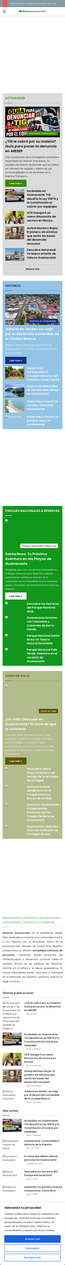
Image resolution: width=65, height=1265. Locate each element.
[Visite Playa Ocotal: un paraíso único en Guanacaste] (13, 420)
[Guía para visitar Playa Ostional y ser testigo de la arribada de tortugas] (6, 769)
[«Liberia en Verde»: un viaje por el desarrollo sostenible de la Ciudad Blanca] (12, 1096)
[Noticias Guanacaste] (32, 11)
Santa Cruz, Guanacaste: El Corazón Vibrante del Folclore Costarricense (43, 374)
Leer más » (16, 183)
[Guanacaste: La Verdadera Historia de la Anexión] (12, 1145)
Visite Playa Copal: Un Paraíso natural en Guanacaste (42, 405)
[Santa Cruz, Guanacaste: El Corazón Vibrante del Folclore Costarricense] (14, 372)
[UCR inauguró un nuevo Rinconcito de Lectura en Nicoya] (14, 217)
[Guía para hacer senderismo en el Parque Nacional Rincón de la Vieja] (6, 787)
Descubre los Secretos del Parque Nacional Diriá (43, 608)
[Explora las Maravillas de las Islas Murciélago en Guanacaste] (14, 390)
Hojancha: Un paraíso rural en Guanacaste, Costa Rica (43, 1188)
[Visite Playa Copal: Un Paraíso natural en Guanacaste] (14, 406)
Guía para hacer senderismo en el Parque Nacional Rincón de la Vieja (39, 792)
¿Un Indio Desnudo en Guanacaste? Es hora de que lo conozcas (31, 724)
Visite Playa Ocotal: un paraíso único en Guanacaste (43, 421)
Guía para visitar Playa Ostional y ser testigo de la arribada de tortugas (42, 774)
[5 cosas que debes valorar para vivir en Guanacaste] (12, 1161)
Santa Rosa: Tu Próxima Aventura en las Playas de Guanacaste (28, 559)
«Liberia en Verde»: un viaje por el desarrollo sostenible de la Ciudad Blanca (32, 334)
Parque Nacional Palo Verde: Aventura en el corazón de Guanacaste (42, 655)
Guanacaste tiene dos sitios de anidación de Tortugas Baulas (42, 830)
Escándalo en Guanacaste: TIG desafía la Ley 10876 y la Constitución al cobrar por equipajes (42, 199)
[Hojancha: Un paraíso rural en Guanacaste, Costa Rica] (12, 1191)
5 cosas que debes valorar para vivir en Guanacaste (41, 1158)
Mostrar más (32, 269)
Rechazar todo (32, 1257)
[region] (32, 1233)
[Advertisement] (32, 54)
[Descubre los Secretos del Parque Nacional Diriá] (6, 604)
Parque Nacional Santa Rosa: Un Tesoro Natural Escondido (43, 639)
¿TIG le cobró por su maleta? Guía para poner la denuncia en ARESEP (31, 146)
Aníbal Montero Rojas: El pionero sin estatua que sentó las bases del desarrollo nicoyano (42, 236)
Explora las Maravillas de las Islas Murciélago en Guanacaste (43, 390)
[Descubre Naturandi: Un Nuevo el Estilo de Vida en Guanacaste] (14, 254)
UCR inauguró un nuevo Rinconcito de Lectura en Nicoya (41, 217)
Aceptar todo (32, 1238)
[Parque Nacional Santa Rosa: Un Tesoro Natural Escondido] (6, 636)
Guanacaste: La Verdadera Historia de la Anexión (41, 1142)
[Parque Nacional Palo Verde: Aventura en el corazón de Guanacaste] (6, 649)
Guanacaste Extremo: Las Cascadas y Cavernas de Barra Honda (42, 623)
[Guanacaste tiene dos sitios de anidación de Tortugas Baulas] (6, 826)
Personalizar (32, 1248)
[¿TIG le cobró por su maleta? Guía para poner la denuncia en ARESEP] (12, 1015)
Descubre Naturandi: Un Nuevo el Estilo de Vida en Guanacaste (41, 254)
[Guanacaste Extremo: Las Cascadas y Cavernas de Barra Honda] (6, 618)
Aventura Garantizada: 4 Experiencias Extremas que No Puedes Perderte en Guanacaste (43, 812)
